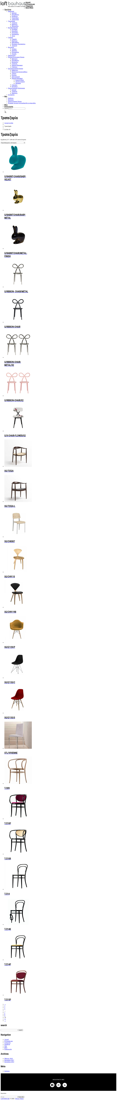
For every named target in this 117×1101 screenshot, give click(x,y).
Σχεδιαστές (11, 94)
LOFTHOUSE (5, 1098)
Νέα (5, 96)
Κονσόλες (15, 86)
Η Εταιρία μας (30, 4)
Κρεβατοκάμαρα (13, 27)
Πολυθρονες (15, 60)
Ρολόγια (14, 75)
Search (6, 108)
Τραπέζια (14, 23)
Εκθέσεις (10, 98)
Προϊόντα (7, 10)
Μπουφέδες (15, 26)
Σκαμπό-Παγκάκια (17, 78)
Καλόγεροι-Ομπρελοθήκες (19, 72)
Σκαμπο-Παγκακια (17, 65)
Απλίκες (14, 49)
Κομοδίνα (15, 31)
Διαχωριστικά (16, 77)
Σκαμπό (14, 90)
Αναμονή (14, 45)
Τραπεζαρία (11, 21)
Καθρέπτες (15, 70)
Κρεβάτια (14, 29)
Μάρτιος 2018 (8, 1058)
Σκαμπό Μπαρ (19, 80)
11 (5, 1019)
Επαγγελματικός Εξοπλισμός (16, 88)
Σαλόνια (14, 13)
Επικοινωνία (8, 107)
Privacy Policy (19, 1098)
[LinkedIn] (65, 1085)
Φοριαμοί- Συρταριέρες (18, 44)
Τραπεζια (14, 63)
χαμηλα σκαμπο (20, 81)
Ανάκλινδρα (15, 19)
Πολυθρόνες (15, 14)
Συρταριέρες (15, 34)
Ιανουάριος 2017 (9, 1060)
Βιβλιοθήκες (15, 42)
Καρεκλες (14, 59)
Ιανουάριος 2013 (9, 1062)
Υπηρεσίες (29, 6)
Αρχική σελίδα (8, 123)
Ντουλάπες (15, 32)
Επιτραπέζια (15, 52)
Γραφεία (14, 39)
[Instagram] (58, 1085)
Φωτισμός (11, 47)
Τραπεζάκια (15, 18)
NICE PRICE (29, 8)
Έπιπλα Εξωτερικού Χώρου (16, 57)
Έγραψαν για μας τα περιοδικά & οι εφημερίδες (22, 103)
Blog (5, 105)
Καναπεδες (15, 62)
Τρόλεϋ (14, 73)
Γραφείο (10, 37)
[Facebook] (52, 1085)
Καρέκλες (14, 24)
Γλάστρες (14, 67)
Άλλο (13, 36)
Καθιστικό (11, 11)
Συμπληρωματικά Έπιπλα (15, 68)
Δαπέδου (14, 50)
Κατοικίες (11, 100)
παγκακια (18, 83)
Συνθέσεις (15, 16)
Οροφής (14, 54)
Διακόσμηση (11, 55)
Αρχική (28, 2)
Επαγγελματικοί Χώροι (15, 101)
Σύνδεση (7, 1071)
